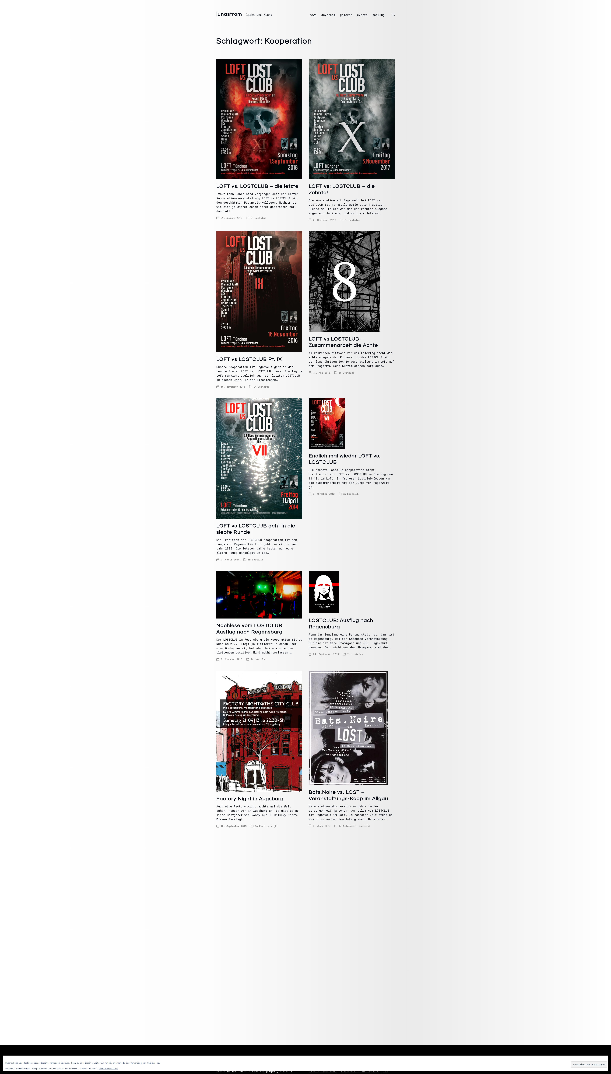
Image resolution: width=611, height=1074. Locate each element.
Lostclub (260, 217)
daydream (328, 14)
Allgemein (349, 825)
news (312, 14)
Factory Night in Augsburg (250, 798)
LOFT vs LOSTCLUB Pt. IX (249, 359)
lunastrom (229, 14)
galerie (346, 14)
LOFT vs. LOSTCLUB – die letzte (257, 186)
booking (378, 14)
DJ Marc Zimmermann (322, 1071)
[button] (393, 14)
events (362, 14)
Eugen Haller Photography (360, 1071)
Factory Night (268, 826)
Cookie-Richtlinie (108, 1068)
